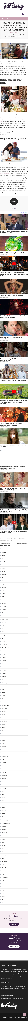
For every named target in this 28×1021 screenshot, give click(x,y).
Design (3, 635)
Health (3, 718)
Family (3, 654)
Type (3, 890)
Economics (4, 641)
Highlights (4, 721)
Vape (3, 893)
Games (3, 679)
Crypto (3, 628)
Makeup (4, 772)
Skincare (4, 848)
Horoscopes (5, 733)
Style (3, 858)
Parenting (4, 810)
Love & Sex (4, 765)
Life (3, 759)
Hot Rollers (4, 737)
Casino (3, 593)
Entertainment (5, 647)
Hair (3, 702)
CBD (3, 596)
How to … (4, 740)
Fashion (4, 657)
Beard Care (4, 565)
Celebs (15, 61)
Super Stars (5, 861)
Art (2, 558)
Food (3, 663)
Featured (4, 660)
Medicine (4, 778)
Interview (4, 749)
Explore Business (14, 946)
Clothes (4, 612)
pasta (1, 540)
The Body (4, 871)
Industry (4, 743)
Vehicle (3, 896)
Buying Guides (5, 584)
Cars (3, 590)
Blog (3, 577)
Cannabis (4, 587)
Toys (3, 883)
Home (3, 730)
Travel (3, 887)
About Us (4, 1017)
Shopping (4, 845)
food (12, 538)
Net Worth (4, 804)
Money (3, 785)
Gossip (3, 692)
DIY (3, 638)
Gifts (3, 686)
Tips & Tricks (5, 877)
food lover (16, 538)
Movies (3, 791)
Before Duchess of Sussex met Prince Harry (10, 117)
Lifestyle (4, 762)
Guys (3, 698)
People (3, 813)
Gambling (4, 676)
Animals (4, 552)
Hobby (3, 727)
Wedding (4, 906)
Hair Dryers (4, 708)
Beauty (3, 568)
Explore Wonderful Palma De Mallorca (7, 543)
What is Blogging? (21, 543)
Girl (3, 689)
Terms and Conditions (22, 1017)
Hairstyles (4, 714)
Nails (3, 800)
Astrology (4, 561)
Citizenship (4, 606)
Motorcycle (4, 788)
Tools (3, 880)
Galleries (4, 673)
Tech (3, 864)
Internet (4, 746)
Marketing (4, 775)
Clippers (4, 609)
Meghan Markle (22, 538)
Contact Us (10, 1017)
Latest (15, 1017)
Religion (4, 836)
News (20, 61)
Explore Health (14, 924)
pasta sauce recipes (5, 173)
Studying (4, 855)
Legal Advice (5, 756)
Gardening (4, 682)
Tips (3, 874)
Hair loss (4, 711)
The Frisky (4, 61)
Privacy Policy (15, 1019)
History (3, 724)
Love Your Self (5, 769)
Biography (4, 574)
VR (2, 902)
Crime (3, 625)
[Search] (23, 14)
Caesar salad (8, 538)
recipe (10, 540)
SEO (3, 842)
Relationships (5, 832)
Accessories (5, 549)
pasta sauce (6, 540)
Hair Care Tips (5, 705)
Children (4, 603)
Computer (4, 616)
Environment (5, 651)
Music (3, 797)
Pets (3, 816)
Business (4, 580)
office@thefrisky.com (8, 995)
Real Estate (4, 826)
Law (3, 753)
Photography (5, 820)
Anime (3, 555)
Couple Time (5, 619)
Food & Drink (5, 667)
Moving (3, 794)
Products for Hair (6, 823)
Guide (3, 695)
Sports (3, 851)
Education (4, 644)
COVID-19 (4, 622)
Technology (4, 867)
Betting (3, 571)
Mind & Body (5, 781)
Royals (24, 61)
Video (3, 899)
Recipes (4, 829)
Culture (3, 631)
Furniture (4, 670)
